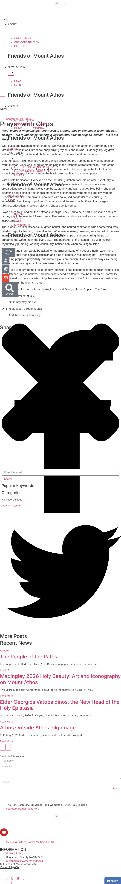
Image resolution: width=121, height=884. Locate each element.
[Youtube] (4, 832)
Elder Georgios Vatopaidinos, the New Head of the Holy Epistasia (60, 705)
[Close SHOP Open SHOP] (11, 205)
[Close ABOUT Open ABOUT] (11, 29)
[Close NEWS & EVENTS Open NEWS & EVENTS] (11, 72)
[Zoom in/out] (2, 878)
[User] (5, 260)
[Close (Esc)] (21, 878)
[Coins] (5, 269)
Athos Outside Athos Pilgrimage (38, 728)
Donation (112, 880)
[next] (8, 747)
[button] (60, 383)
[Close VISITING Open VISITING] (11, 111)
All (1, 650)
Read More (6, 670)
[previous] (2, 747)
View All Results (11, 505)
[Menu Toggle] (5, 19)
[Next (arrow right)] (9, 882)
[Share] (15, 878)
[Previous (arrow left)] (2, 882)
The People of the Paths (28, 657)
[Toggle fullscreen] (9, 878)
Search (8, 478)
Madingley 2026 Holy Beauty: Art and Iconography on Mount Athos (60, 679)
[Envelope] (5, 278)
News (6, 650)
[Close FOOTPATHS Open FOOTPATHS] (11, 158)
